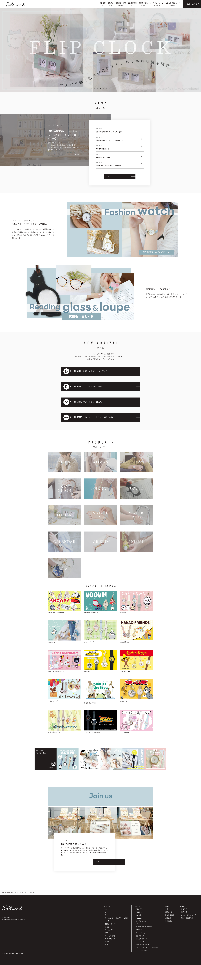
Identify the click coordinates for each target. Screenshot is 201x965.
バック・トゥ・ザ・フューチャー (147, 947)
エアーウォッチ (110, 939)
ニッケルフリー (110, 930)
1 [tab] (91, 88)
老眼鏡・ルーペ (110, 924)
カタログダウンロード (188, 915)
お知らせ (184, 909)
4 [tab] (100, 88)
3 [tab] (97, 88)
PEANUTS (139, 909)
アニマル (108, 942)
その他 (107, 927)
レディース (108, 912)
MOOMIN (139, 912)
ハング (107, 921)
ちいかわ (139, 915)
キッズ (107, 915)
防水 (106, 933)
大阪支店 (168, 918)
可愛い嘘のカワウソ (142, 945)
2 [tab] (94, 88)
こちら (108, 359)
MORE (108, 176)
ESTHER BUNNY (141, 951)
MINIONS (139, 930)
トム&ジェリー (140, 942)
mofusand (139, 918)
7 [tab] (110, 88)
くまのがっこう (141, 936)
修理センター (169, 912)
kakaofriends (140, 924)
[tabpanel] (100, 50)
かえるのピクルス (141, 939)
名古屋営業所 (169, 915)
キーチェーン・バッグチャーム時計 (116, 918)
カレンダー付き (110, 936)
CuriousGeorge (141, 933)
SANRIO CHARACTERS (144, 927)
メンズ (107, 909)
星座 (106, 945)
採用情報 (184, 912)
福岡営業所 (168, 921)
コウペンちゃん (141, 921)
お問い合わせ (192, 4)
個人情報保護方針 (187, 918)
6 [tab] (107, 88)
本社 (166, 909)
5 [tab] (104, 88)
